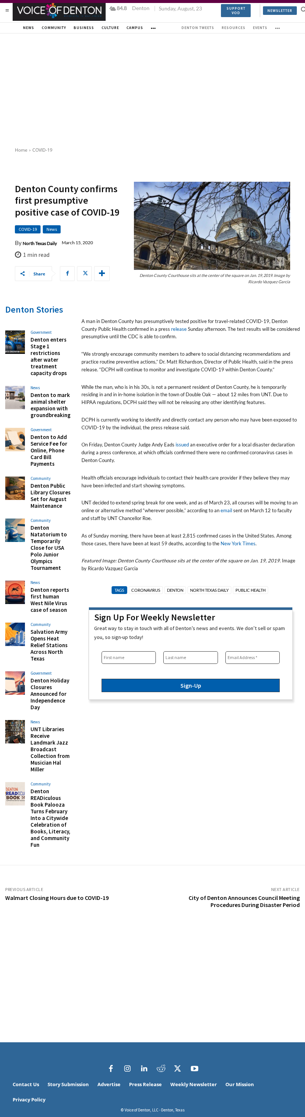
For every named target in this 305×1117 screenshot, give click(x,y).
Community (40, 479)
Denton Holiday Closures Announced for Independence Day (49, 694)
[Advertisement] (152, 89)
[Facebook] (67, 273)
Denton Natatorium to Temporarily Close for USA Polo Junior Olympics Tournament (48, 547)
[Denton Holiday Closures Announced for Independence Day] (15, 683)
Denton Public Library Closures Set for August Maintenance (50, 495)
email (226, 510)
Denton (175, 590)
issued (182, 445)
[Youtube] (194, 1068)
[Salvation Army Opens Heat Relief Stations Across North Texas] (15, 634)
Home (21, 150)
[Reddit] (161, 1068)
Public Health (250, 590)
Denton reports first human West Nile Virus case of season (49, 599)
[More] (102, 273)
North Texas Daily (40, 243)
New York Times (238, 543)
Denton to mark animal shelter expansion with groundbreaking (50, 405)
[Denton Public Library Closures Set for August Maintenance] (15, 488)
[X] (84, 273)
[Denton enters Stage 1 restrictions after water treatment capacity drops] (15, 342)
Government (41, 332)
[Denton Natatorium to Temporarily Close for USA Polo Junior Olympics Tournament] (15, 530)
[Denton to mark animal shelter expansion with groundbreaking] (15, 398)
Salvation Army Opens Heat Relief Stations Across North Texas (49, 645)
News (51, 229)
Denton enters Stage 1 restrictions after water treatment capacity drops (48, 356)
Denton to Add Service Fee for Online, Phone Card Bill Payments (48, 450)
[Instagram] (127, 1068)
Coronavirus (145, 590)
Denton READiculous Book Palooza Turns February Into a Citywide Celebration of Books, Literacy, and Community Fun (50, 818)
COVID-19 (42, 150)
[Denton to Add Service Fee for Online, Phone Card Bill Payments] (15, 440)
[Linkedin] (144, 1068)
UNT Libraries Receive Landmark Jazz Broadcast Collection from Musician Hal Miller (50, 749)
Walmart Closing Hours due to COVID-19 (57, 897)
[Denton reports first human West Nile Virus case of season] (15, 592)
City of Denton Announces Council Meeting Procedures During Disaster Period (244, 901)
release (179, 329)
